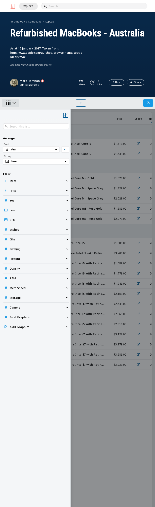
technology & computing (26, 21)
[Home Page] (12, 6)
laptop (49, 21)
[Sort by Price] (119, 118)
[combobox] (94, 6)
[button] (92, 82)
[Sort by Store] (138, 118)
